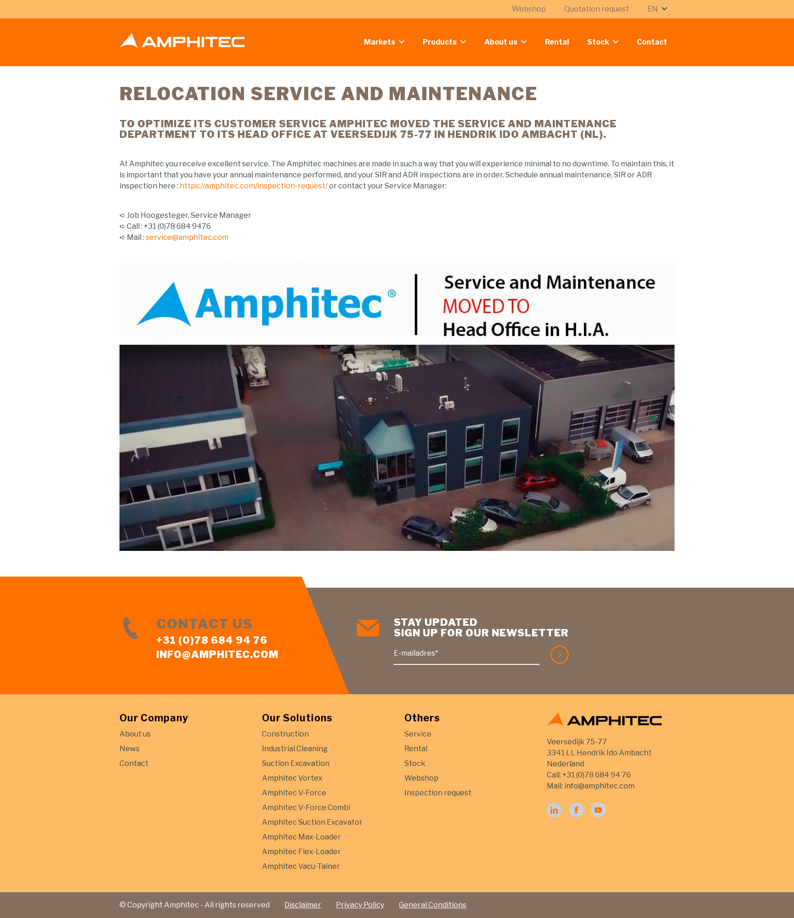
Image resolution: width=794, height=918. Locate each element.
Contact (652, 42)
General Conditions (432, 905)
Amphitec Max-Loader (301, 837)
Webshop (529, 9)
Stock (598, 42)
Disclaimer (302, 905)
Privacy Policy (360, 905)
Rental (557, 42)
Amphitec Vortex (292, 778)
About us (500, 42)
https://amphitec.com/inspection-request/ (254, 185)
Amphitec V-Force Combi (306, 807)
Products (440, 42)
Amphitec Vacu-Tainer (301, 866)
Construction (285, 734)
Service (417, 734)
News (129, 748)
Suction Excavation (295, 763)
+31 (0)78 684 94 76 (211, 640)
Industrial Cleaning (295, 748)
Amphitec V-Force (294, 792)
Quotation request (596, 9)
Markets (379, 42)
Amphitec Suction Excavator (312, 822)
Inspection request (437, 792)
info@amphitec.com (217, 654)
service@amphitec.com (187, 237)
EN (652, 9)
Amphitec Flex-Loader (301, 851)
